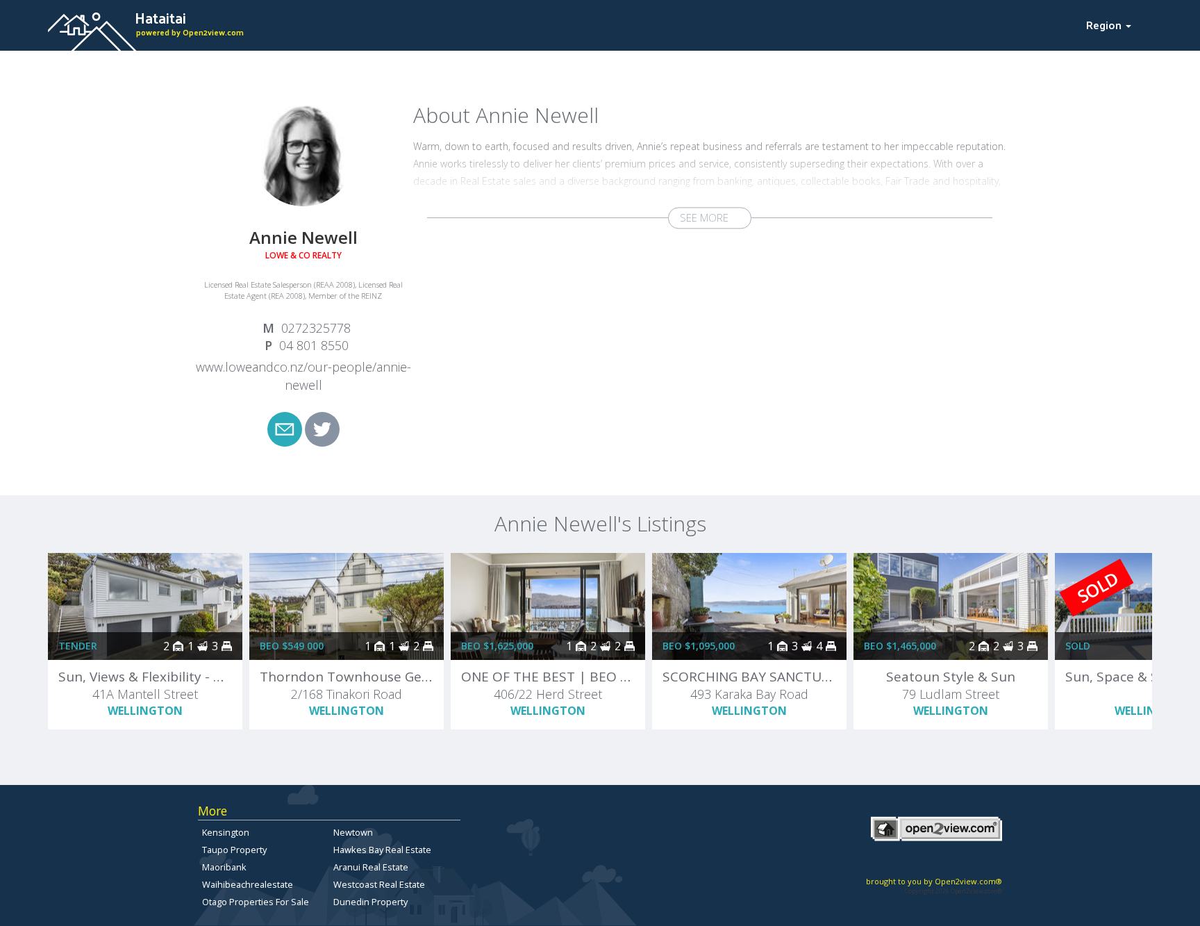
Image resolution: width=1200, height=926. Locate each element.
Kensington (225, 832)
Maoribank (224, 867)
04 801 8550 (314, 345)
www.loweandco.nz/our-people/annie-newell (303, 375)
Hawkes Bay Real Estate (382, 849)
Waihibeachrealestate (247, 884)
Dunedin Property (370, 901)
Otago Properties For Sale (255, 901)
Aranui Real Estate (370, 867)
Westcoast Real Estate (379, 884)
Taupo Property (234, 849)
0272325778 (316, 328)
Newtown (353, 832)
